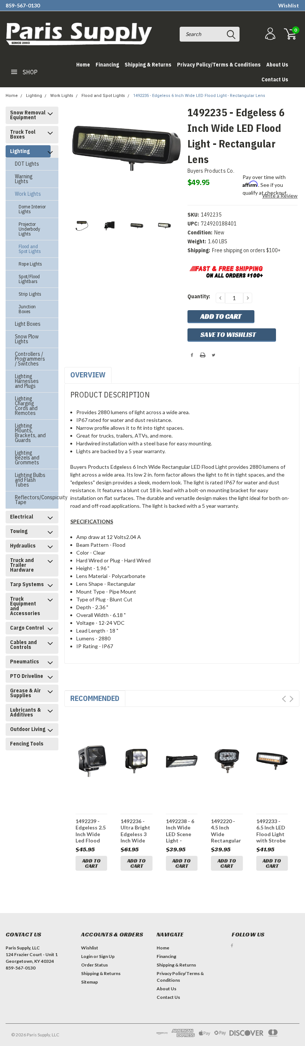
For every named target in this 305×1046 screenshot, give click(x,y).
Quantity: (198, 296)
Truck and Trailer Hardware (22, 565)
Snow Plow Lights (27, 339)
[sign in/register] (269, 34)
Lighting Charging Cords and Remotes (26, 405)
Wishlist (288, 5)
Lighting (34, 95)
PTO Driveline (26, 676)
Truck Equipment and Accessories (25, 606)
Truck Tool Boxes (22, 134)
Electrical (21, 516)
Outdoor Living (27, 729)
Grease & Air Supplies (25, 693)
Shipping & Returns (148, 64)
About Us (277, 64)
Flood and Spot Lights (103, 95)
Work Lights (61, 95)
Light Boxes (28, 324)
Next (291, 699)
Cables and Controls (23, 644)
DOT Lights (27, 163)
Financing (107, 64)
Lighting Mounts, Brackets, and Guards (30, 433)
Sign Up (107, 956)
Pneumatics (24, 661)
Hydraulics (23, 545)
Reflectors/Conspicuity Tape (33, 500)
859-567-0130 (23, 5)
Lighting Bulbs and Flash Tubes (30, 480)
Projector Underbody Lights (29, 229)
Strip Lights (30, 294)
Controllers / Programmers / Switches (30, 359)
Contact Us (274, 79)
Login (87, 956)
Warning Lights (23, 179)
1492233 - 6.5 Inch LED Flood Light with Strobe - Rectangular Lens (271, 831)
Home (83, 64)
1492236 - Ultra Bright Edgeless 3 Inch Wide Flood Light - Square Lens (136, 831)
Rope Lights (30, 264)
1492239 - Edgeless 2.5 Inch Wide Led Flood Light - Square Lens (91, 831)
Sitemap (89, 982)
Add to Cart (91, 863)
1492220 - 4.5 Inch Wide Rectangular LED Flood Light (226, 831)
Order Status (94, 965)
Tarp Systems (27, 584)
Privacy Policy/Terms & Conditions (219, 64)
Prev (284, 699)
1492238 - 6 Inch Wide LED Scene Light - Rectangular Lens (181, 831)
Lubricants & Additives (25, 712)
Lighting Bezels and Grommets (27, 457)
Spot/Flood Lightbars (29, 279)
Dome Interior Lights (32, 209)
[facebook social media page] (232, 945)
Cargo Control (27, 627)
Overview (88, 375)
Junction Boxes (27, 309)
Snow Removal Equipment (27, 115)
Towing (19, 531)
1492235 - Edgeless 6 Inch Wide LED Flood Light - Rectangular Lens (199, 95)
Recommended (94, 698)
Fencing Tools (27, 743)
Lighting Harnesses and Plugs (27, 381)
